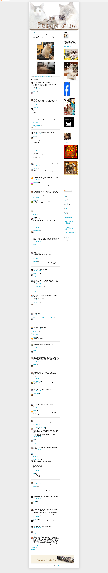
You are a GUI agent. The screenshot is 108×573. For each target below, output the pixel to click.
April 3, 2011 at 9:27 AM (37, 214)
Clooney (34, 501)
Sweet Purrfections (36, 125)
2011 (65, 203)
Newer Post (33, 549)
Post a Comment (34, 547)
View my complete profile (67, 46)
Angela (34, 337)
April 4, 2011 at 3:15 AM (37, 436)
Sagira (34, 312)
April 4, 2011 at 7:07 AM (37, 456)
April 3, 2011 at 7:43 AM (37, 150)
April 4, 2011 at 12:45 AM (37, 407)
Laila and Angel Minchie (37, 209)
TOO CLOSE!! (67, 229)
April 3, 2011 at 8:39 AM (37, 179)
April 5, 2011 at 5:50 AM (37, 516)
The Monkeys (35, 107)
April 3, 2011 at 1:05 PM (37, 323)
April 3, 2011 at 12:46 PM (37, 314)
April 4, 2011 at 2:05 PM (37, 498)
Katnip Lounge (35, 182)
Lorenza (34, 251)
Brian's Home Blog (36, 273)
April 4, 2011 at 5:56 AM (37, 449)
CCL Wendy (35, 508)
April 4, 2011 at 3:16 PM (37, 505)
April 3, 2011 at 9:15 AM (37, 206)
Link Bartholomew (36, 326)
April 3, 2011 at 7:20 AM (37, 88)
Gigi (34, 439)
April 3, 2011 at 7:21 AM (37, 95)
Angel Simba (35, 168)
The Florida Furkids (36, 294)
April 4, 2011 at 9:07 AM (37, 470)
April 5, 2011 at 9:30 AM (37, 527)
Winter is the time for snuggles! (70, 216)
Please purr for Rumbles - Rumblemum (69, 222)
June (66, 212)
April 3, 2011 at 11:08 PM (37, 390)
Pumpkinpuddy (35, 279)
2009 (65, 240)
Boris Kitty (35, 350)
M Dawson (35, 371)
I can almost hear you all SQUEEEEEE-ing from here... (70, 228)
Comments (66, 192)
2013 (65, 200)
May (66, 213)
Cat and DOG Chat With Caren (38, 286)
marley (34, 530)
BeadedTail (35, 261)
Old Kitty (34, 200)
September (67, 208)
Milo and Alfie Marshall (37, 381)
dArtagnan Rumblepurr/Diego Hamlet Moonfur (71, 40)
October (66, 207)
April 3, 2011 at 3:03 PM (37, 361)
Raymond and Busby (36, 230)
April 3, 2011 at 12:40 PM (37, 299)
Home (46, 549)
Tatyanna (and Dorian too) (37, 536)
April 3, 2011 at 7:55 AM (37, 165)
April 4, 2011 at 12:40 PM (37, 483)
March (66, 234)
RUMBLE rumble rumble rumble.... (70, 218)
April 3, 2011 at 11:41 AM (37, 291)
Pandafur (34, 91)
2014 (65, 199)
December (67, 204)
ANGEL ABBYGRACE (36, 459)
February (66, 236)
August (66, 209)
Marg (34, 473)
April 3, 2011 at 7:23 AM (37, 104)
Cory (34, 217)
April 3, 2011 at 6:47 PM (37, 378)
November (67, 205)
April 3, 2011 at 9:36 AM (37, 227)
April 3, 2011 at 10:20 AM (37, 258)
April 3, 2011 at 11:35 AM (37, 283)
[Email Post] (51, 76)
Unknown (34, 410)
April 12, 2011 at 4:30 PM (37, 545)
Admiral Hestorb (36, 393)
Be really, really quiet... (68, 217)
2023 (65, 196)
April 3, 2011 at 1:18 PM (37, 328)
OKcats (34, 136)
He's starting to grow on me (69, 226)
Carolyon (34, 364)
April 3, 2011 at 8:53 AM (37, 197)
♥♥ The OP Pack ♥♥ (36, 302)
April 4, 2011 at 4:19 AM (37, 443)
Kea (34, 81)
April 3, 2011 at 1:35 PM (37, 334)
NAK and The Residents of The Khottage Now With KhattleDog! (43, 317)
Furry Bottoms (35, 519)
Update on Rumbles (68, 220)
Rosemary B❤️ (35, 98)
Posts (66, 190)
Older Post (58, 549)
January (66, 237)
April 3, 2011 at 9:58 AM (37, 241)
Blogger (59, 565)
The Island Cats (35, 331)
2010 (65, 239)
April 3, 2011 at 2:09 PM (37, 347)
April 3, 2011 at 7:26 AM (37, 122)
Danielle (34, 452)
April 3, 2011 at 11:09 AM (37, 270)
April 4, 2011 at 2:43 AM (37, 424)
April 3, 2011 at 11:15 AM (37, 276)
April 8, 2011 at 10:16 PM (37, 533)
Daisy (34, 446)
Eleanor (34, 244)
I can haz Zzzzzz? (68, 223)
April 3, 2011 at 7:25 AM (37, 114)
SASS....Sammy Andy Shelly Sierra (39, 427)
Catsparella (35, 486)
